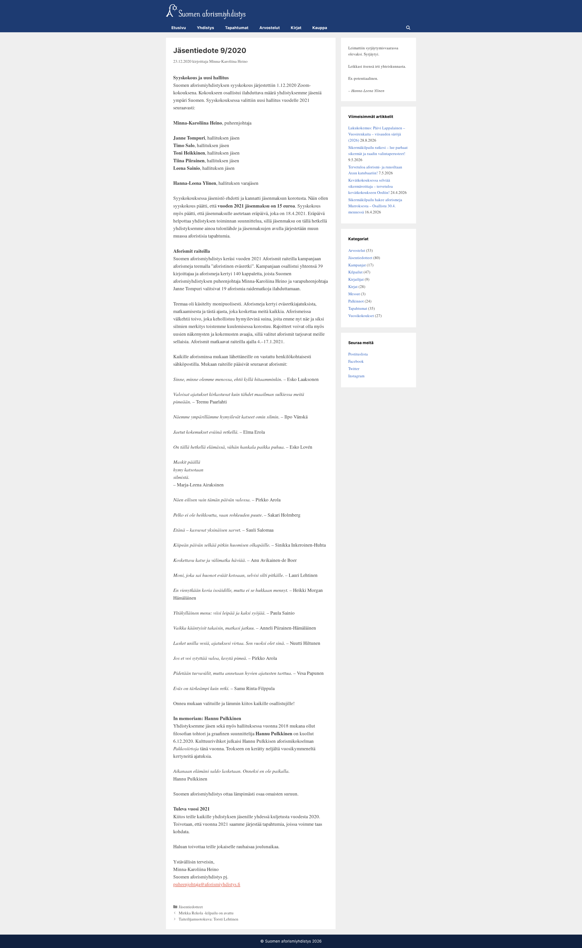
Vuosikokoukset (361, 315)
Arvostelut (269, 27)
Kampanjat (357, 265)
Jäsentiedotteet (191, 906)
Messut (354, 293)
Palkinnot (356, 301)
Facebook (356, 361)
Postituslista (358, 354)
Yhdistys (205, 27)
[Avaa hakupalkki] (408, 27)
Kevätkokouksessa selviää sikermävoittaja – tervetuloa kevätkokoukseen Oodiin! (370, 186)
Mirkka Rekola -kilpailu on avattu (206, 912)
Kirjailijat (356, 279)
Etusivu (178, 27)
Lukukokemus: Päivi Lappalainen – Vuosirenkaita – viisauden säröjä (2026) (376, 134)
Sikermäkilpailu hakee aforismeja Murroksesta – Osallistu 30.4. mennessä (375, 206)
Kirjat (296, 27)
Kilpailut (355, 272)
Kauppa (319, 27)
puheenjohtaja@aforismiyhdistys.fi (206, 884)
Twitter (353, 368)
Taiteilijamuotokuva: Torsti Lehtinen (208, 919)
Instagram (356, 375)
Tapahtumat (236, 27)
